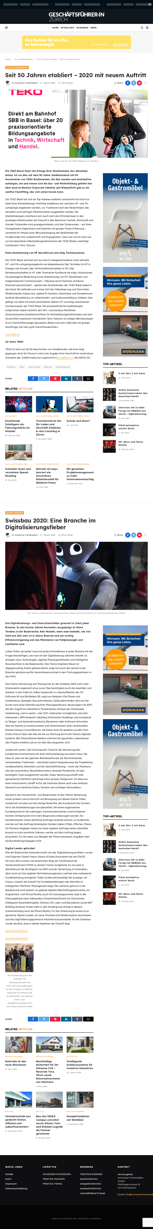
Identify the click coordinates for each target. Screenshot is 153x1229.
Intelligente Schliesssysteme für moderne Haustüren (80, 1065)
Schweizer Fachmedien (26, 83)
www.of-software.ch (16, 938)
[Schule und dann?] (80, 404)
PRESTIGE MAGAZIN (54, 1179)
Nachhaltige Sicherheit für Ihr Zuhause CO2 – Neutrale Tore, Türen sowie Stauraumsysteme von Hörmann (48, 1072)
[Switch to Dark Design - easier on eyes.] (142, 27)
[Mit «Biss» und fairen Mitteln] (109, 446)
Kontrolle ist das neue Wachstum (15, 1063)
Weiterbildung (63, 367)
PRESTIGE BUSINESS (91, 1174)
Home (55, 27)
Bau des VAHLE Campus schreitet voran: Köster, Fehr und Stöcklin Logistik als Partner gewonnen (49, 1125)
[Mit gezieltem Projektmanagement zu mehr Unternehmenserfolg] (80, 452)
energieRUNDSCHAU (90, 1183)
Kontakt (9, 1174)
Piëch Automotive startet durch (128, 427)
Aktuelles (72, 1057)
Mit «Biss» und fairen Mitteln (130, 443)
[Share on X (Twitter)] (133, 83)
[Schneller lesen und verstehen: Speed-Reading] (18, 452)
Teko (21, 367)
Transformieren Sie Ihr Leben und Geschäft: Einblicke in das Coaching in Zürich (48, 427)
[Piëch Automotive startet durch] (109, 429)
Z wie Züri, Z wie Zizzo (131, 373)
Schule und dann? (78, 420)
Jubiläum (11, 367)
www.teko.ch (12, 334)
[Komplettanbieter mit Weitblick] (80, 1100)
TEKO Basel (34, 367)
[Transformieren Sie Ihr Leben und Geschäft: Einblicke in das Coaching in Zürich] (49, 404)
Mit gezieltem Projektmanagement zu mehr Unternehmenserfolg (80, 474)
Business (82, 27)
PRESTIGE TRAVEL (52, 1183)
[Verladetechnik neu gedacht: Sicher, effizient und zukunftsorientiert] (18, 1100)
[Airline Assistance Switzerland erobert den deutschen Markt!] (109, 394)
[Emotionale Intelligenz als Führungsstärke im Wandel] (18, 404)
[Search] (147, 27)
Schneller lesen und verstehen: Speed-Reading (18, 472)
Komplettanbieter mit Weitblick (78, 1118)
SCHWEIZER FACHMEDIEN (57, 1174)
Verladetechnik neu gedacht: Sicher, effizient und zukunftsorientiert (18, 1121)
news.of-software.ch (16, 930)
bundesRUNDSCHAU (90, 1188)
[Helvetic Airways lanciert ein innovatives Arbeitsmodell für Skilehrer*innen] (49, 452)
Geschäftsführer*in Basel (92, 1193)
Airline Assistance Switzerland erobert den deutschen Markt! (132, 393)
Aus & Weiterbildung (17, 67)
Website (48, 367)
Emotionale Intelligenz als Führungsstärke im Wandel (17, 426)
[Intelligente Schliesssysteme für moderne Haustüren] (80, 1045)
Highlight (68, 27)
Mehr (94, 27)
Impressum (11, 1183)
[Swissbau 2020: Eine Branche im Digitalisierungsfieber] (76, 576)
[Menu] (6, 27)
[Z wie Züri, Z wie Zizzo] (109, 377)
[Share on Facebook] (127, 83)
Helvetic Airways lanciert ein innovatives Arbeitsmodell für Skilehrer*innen (47, 475)
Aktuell (9, 1111)
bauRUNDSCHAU (89, 1179)
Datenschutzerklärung (16, 1188)
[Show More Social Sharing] (145, 83)
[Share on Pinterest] (139, 83)
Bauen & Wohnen (14, 513)
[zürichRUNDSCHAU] (76, 16)
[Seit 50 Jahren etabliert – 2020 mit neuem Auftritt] (76, 124)
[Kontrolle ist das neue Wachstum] (18, 1045)
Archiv (8, 1179)
